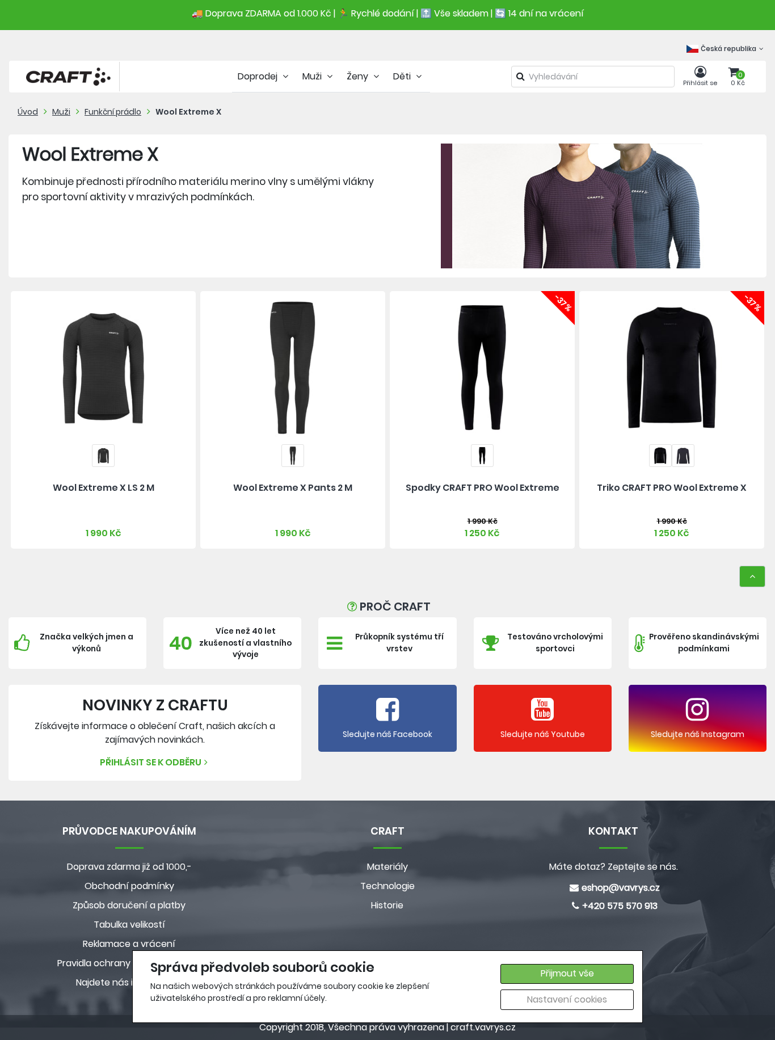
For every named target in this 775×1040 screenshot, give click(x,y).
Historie (387, 905)
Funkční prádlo (113, 111)
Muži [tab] (313, 76)
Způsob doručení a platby (129, 905)
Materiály (387, 866)
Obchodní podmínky (129, 885)
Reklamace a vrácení (129, 943)
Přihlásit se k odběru (150, 762)
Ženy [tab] (358, 76)
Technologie (387, 885)
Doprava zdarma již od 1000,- (129, 866)
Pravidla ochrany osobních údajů (129, 963)
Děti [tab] (403, 76)
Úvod (28, 111)
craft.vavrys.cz (483, 1027)
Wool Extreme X (188, 111)
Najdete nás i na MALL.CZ (129, 982)
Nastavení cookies (567, 999)
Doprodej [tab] (259, 76)
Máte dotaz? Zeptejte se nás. (613, 866)
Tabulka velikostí (129, 924)
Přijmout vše (567, 973)
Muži (61, 111)
